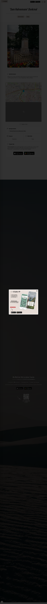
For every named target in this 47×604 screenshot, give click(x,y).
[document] (23, 302)
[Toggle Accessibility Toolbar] (2, 602)
